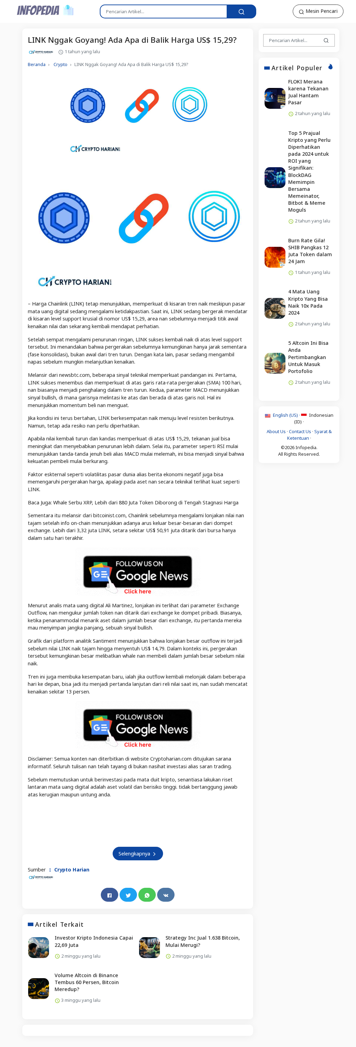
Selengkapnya (135, 853)
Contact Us (300, 431)
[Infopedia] (45, 10)
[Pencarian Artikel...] (241, 11)
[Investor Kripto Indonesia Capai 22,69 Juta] (38, 947)
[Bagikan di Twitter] (128, 895)
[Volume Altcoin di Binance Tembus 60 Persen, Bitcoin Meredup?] (38, 988)
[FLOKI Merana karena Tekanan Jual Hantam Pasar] (275, 98)
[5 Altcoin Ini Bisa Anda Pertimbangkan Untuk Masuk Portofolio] (275, 363)
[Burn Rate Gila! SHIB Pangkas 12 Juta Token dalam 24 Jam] (275, 257)
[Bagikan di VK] (166, 895)
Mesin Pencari (321, 11)
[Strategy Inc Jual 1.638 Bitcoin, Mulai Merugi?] (149, 947)
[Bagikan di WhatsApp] (147, 895)
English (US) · (286, 415)
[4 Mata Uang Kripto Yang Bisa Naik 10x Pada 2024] (275, 308)
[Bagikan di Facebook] (109, 895)
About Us (276, 431)
